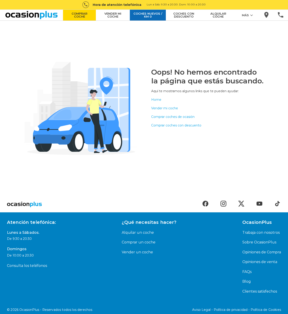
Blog (246, 281)
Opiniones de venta (259, 262)
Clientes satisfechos (259, 291)
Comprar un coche (138, 242)
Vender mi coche (164, 108)
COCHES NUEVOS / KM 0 (147, 15)
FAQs (247, 272)
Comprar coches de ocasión (173, 117)
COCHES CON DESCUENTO (183, 15)
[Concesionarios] (267, 15)
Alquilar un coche (138, 232)
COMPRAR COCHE (79, 15)
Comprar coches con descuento (176, 125)
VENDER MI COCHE (112, 15)
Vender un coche (137, 252)
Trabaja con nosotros (261, 232)
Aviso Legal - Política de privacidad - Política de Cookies (236, 310)
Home (156, 100)
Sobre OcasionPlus (259, 242)
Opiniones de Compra (261, 252)
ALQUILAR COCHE (218, 15)
